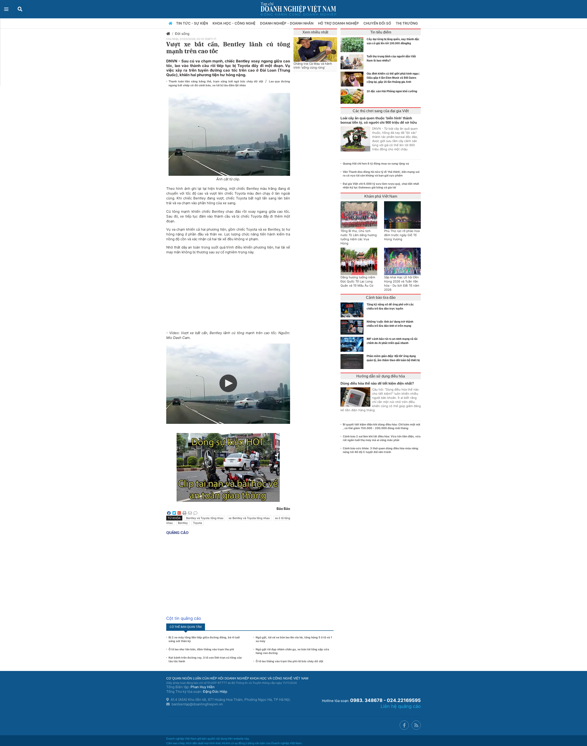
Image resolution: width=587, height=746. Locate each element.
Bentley (183, 523)
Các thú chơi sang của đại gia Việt (381, 111)
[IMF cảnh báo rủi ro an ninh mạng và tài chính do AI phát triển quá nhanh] (353, 344)
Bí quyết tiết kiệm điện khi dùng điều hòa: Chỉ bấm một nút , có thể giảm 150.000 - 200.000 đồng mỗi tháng (381, 426)
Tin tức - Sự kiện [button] (192, 23)
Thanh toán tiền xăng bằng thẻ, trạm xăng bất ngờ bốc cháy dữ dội (216, 81)
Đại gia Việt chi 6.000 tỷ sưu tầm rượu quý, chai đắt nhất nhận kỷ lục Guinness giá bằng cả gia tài (381, 185)
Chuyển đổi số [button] (377, 23)
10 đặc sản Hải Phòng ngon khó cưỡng (392, 91)
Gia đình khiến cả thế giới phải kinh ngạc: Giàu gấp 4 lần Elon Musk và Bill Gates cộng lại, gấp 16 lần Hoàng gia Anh (393, 78)
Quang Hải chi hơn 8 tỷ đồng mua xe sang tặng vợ (376, 163)
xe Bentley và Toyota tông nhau (249, 518)
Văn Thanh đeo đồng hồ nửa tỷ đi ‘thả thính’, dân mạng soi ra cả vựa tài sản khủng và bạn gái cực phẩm (381, 173)
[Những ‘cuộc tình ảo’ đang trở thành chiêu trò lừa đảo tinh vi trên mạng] (353, 327)
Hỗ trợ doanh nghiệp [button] (339, 23)
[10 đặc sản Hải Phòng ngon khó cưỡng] (353, 96)
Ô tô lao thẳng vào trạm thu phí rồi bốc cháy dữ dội (289, 661)
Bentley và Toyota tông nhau (204, 518)
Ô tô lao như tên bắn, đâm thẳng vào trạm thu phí (201, 649)
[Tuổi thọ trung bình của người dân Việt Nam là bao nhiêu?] (353, 61)
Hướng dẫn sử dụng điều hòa (380, 376)
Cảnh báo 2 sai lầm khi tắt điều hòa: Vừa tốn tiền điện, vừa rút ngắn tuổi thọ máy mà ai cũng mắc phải (382, 438)
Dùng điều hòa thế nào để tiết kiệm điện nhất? (377, 383)
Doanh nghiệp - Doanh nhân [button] (287, 23)
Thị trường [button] (407, 23)
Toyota (197, 523)
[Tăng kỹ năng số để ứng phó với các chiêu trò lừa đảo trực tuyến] (353, 309)
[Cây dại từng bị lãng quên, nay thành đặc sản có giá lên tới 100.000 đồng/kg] (353, 44)
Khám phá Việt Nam (380, 196)
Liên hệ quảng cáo (401, 706)
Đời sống (182, 33)
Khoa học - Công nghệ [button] (234, 23)
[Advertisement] (228, 290)
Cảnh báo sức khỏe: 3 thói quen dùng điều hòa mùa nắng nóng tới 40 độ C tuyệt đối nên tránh (380, 450)
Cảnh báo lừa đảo (381, 297)
